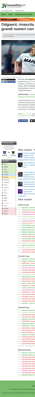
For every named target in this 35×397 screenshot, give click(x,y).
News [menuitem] (10, 14)
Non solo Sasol (27, 114)
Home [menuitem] (3, 14)
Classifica (5, 161)
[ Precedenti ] (9, 157)
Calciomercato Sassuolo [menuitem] (23, 14)
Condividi (24, 120)
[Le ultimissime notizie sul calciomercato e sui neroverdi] (13, 5)
